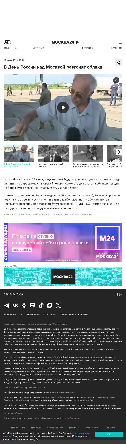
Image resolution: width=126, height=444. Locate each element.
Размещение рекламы (74, 314)
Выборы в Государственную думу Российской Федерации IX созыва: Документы (42, 418)
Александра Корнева (14, 214)
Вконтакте (15, 305)
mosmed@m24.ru (50, 374)
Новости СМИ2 (11, 266)
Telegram (7, 305)
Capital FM (110, 427)
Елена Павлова (33, 214)
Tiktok (41, 305)
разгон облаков (72, 214)
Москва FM (74, 427)
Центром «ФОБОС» (50, 397)
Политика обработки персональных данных (24, 387)
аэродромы (57, 214)
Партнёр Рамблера (13, 413)
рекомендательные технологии (60, 392)
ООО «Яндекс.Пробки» (83, 400)
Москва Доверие (55, 427)
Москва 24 (63, 42)
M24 (20, 294)
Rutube (33, 305)
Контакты (49, 314)
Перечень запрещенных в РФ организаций (47, 324)
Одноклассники (24, 305)
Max (50, 305)
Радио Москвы (92, 427)
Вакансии (10, 314)
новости (45, 214)
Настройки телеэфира (14, 324)
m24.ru (12, 328)
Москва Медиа (18, 427)
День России (87, 214)
